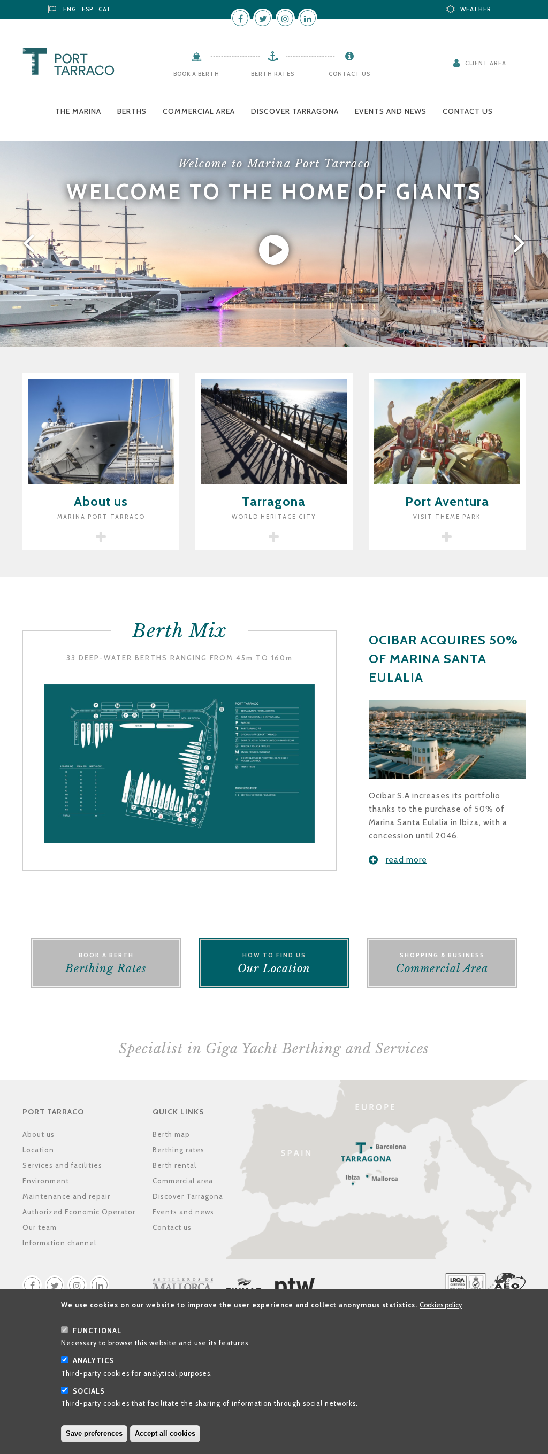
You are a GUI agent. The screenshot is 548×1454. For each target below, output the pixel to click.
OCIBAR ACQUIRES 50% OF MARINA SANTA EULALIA (443, 658)
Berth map (171, 1134)
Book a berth (196, 74)
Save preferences (94, 1433)
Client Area (485, 63)
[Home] (68, 61)
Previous (27, 243)
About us (38, 1134)
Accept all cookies (165, 1433)
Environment (45, 1180)
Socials (89, 1391)
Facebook (240, 18)
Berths (132, 111)
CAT (104, 9)
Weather (475, 9)
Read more (406, 860)
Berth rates (272, 74)
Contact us (349, 74)
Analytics (93, 1361)
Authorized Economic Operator (78, 1211)
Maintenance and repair (66, 1196)
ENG (70, 9)
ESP (87, 9)
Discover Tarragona (295, 111)
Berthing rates (178, 1149)
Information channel (59, 1242)
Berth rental (174, 1165)
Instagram (285, 18)
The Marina (78, 111)
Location (38, 1149)
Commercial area (199, 111)
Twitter (262, 18)
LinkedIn (307, 18)
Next (521, 243)
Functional (97, 1331)
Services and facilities (62, 1165)
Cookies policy (441, 1305)
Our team (39, 1227)
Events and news (391, 111)
